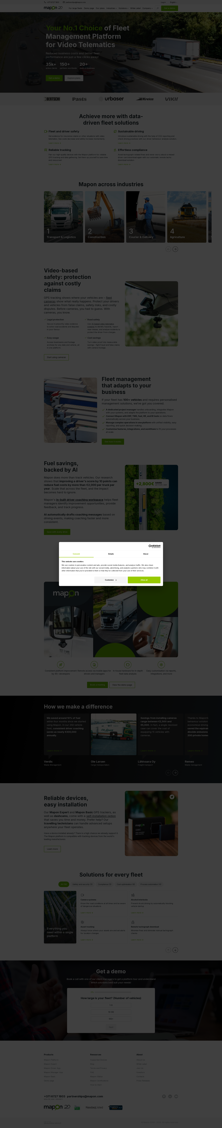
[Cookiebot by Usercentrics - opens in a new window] (150, 546)
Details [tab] (111, 554)
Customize (109, 580)
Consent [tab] (76, 554)
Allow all (144, 580)
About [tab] (145, 554)
